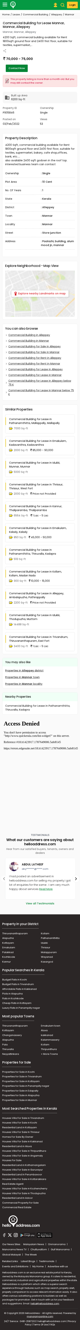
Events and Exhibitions (15, 1266)
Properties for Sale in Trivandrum (22, 1076)
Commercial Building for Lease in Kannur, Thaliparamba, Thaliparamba (35, 508)
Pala (5, 1044)
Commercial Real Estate (16, 1207)
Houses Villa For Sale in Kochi (19, 1122)
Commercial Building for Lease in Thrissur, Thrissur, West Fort (36, 486)
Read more (46, 889)
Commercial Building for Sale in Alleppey (34, 346)
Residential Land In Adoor (17, 1198)
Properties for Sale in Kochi (18, 1072)
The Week (31, 1254)
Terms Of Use (40, 1324)
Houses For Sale (12, 1160)
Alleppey (56, 14)
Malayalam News (34, 1244)
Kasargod (47, 961)
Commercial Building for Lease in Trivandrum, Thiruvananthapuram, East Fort (38, 639)
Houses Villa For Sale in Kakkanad (22, 1141)
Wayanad (47, 957)
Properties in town (22, 677)
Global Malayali (11, 1254)
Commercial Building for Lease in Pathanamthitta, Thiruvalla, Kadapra (32, 552)
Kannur (6, 961)
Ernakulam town (50, 1025)
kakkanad (47, 1035)
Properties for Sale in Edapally (20, 1090)
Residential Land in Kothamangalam (24, 1165)
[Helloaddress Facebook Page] (4, 1235)
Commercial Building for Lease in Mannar (35, 375)
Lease (16, 14)
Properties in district (24, 670)
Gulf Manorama (60, 1249)
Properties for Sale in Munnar (19, 1100)
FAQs (52, 1324)
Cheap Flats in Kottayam (16, 1003)
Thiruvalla (8, 1049)
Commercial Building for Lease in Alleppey (35, 369)
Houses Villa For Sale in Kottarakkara (24, 1179)
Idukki (44, 943)
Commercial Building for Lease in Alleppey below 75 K (39, 382)
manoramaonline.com (40, 1316)
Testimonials (47, 1261)
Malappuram (49, 952)
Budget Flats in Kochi (14, 979)
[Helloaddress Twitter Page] (10, 1235)
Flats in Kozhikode (13, 998)
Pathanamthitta (50, 938)
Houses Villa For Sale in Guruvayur (22, 1169)
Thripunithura (49, 1049)
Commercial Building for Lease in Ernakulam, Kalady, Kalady (38, 530)
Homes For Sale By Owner (17, 1137)
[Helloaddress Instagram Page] (15, 1235)
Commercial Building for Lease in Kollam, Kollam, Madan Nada (35, 573)
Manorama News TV (14, 1249)
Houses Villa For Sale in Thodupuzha (24, 1193)
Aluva (44, 1030)
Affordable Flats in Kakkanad (19, 989)
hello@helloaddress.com (45, 1303)
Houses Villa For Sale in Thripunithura (24, 1151)
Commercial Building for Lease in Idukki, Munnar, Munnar (34, 464)
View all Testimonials (40, 903)
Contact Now (17, 68)
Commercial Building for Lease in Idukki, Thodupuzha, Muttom (34, 617)
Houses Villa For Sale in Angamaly (22, 1155)
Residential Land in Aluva (17, 1146)
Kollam (45, 933)
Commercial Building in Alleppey (29, 335)
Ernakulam (8, 947)
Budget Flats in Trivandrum (18, 984)
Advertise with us (58, 1266)
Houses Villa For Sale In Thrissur (21, 1132)
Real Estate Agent (12, 1184)
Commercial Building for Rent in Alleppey (34, 358)
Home (6, 14)
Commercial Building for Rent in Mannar (34, 363)
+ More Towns (49, 1054)
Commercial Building (35, 14)
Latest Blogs (28, 1261)
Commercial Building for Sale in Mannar (34, 352)
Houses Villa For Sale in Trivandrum (23, 1118)
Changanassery (12, 1035)
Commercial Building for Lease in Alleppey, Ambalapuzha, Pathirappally (36, 595)
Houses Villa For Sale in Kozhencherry (24, 1188)
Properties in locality (23, 684)
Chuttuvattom (39, 1249)
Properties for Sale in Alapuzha (20, 1095)
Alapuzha (8, 938)
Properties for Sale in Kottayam (21, 1081)
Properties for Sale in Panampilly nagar (25, 1086)
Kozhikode (8, 957)
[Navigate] (4, 878)
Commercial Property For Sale (20, 1202)
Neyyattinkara (10, 1054)
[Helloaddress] (13, 4)
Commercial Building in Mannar (28, 341)
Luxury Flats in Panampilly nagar (21, 1008)
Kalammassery (50, 1040)
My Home (38, 1266)
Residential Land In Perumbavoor (22, 1174)
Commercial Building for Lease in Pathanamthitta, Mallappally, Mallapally (34, 421)
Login (72, 5)
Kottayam (8, 943)
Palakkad (8, 952)
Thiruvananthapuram (15, 933)
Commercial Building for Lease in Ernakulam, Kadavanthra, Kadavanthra (38, 443)
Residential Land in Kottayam (19, 1127)
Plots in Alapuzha (12, 993)
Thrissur (45, 947)
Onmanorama (57, 1244)
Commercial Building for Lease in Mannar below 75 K (41, 392)
